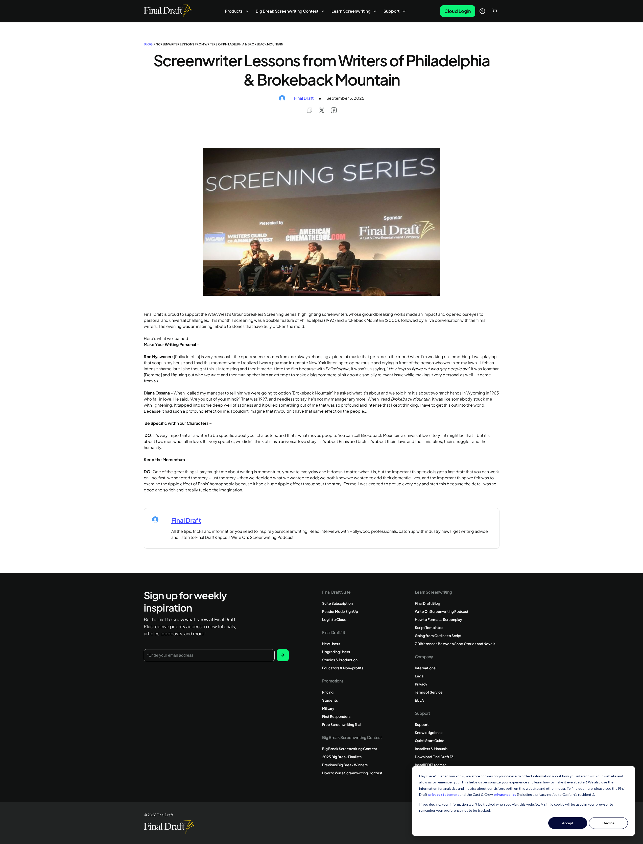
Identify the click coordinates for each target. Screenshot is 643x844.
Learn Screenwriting (350, 11)
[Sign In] (482, 11)
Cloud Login (457, 11)
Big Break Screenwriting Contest (287, 11)
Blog (148, 44)
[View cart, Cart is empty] (494, 11)
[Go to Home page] (168, 11)
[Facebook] (334, 110)
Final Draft (304, 98)
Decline (608, 823)
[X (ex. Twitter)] (322, 110)
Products (234, 11)
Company (424, 656)
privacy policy (505, 794)
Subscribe (283, 655)
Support (391, 11)
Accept (568, 823)
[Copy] (309, 110)
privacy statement (443, 794)
